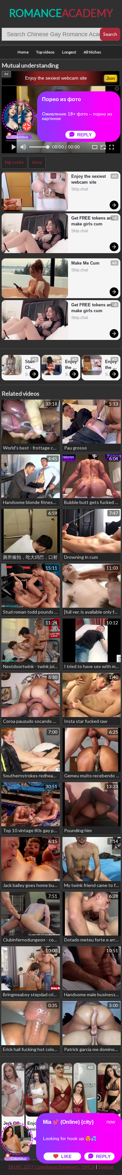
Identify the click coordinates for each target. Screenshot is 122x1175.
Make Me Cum (85, 263)
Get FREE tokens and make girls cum (93, 221)
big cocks (14, 162)
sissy (37, 162)
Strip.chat (79, 189)
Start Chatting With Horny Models (31, 365)
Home (23, 52)
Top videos (45, 52)
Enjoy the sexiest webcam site (56, 78)
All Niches (92, 52)
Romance (61, 13)
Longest (69, 52)
